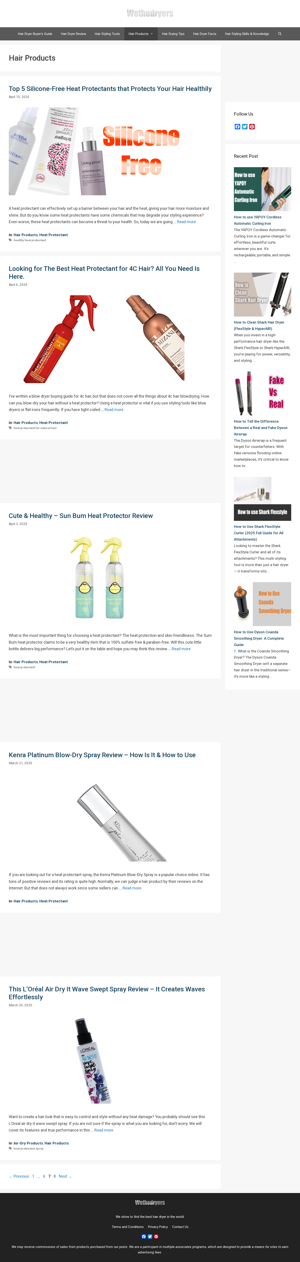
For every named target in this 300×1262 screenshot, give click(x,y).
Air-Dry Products (28, 1143)
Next (65, 1176)
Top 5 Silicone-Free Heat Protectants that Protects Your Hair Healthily (110, 88)
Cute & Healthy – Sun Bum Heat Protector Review (81, 516)
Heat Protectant (53, 235)
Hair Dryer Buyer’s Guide (35, 34)
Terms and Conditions (128, 1227)
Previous (19, 1176)
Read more (186, 221)
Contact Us (180, 1227)
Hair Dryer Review (73, 34)
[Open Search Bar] (279, 33)
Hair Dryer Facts (204, 34)
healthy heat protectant (30, 240)
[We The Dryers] (150, 13)
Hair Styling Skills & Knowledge (247, 34)
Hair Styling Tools (107, 34)
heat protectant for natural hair (35, 428)
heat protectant (24, 667)
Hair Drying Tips (173, 34)
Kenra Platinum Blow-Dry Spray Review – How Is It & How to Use (102, 755)
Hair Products (138, 34)
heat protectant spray (28, 1148)
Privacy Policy (158, 1227)
